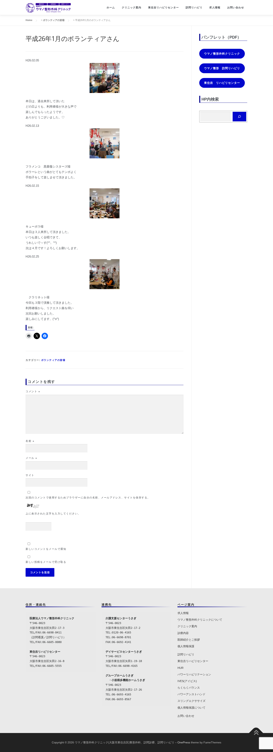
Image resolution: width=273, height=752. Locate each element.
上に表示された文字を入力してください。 (53, 513)
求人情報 (214, 7)
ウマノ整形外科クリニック (222, 53)
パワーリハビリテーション (194, 674)
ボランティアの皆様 (53, 360)
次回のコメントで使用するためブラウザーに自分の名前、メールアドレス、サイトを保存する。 (88, 497)
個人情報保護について (191, 707)
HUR (180, 667)
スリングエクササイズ (191, 700)
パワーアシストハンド (191, 694)
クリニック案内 (131, 7)
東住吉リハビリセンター (163, 7)
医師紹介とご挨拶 (188, 639)
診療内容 (183, 633)
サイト (30, 475)
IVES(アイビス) (187, 681)
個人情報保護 (185, 646)
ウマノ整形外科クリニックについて (199, 619)
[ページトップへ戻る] (256, 733)
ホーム (111, 7)
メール (31, 457)
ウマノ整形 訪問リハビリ (222, 68)
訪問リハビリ (194, 7)
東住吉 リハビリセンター (222, 82)
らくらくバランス (188, 687)
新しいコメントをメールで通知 (46, 548)
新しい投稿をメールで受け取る (46, 561)
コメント (33, 391)
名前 (30, 440)
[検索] (239, 116)
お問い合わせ (235, 7)
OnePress (183, 742)
